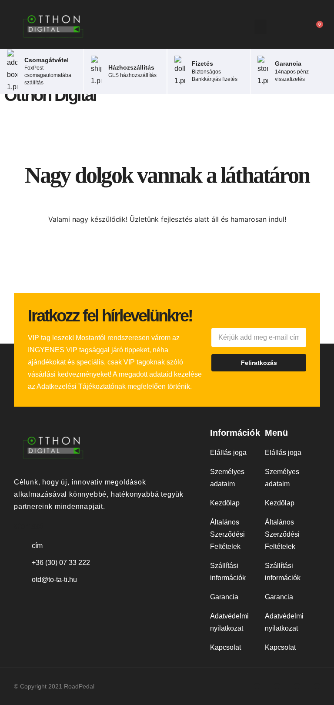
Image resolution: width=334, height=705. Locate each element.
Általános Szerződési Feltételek (227, 534)
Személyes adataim (227, 478)
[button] (260, 27)
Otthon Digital (50, 95)
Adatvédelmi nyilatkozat (229, 622)
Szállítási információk (228, 571)
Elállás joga (228, 452)
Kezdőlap (225, 503)
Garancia (224, 597)
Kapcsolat (225, 647)
